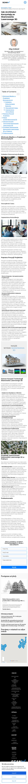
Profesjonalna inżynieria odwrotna (15, 695)
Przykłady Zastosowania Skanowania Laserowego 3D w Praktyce (11, 129)
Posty (9, 7)
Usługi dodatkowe (14, 743)
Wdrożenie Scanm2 (14, 718)
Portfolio (14, 740)
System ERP (14, 724)
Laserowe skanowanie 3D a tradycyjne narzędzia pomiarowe (11, 617)
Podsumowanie (8, 133)
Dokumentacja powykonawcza (16, 689)
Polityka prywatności (15, 727)
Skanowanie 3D (14, 677)
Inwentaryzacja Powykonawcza (16, 708)
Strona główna (4, 7)
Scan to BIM (14, 699)
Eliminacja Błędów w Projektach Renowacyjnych (9, 98)
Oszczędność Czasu (12, 108)
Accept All (14, 773)
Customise (14, 777)
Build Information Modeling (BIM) (14, 681)
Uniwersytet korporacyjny (15, 721)
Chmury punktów (14, 685)
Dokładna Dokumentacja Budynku (10, 104)
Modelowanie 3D (15, 692)
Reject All (14, 781)
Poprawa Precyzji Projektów (8, 114)
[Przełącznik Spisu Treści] (17, 94)
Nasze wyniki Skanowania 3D (10, 118)
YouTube (14, 754)
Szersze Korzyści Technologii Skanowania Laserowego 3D (10, 123)
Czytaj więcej (6, 609)
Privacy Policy (10, 769)
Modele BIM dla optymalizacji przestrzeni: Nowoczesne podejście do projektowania (12, 621)
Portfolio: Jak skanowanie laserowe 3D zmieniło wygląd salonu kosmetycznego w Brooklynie (13, 625)
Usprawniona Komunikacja (10, 111)
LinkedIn (14, 752)
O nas (14, 715)
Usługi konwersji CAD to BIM (14, 703)
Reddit (14, 756)
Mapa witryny (14, 730)
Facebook (14, 758)
